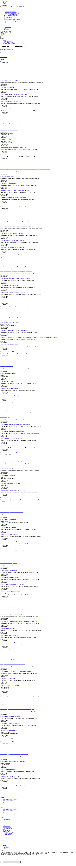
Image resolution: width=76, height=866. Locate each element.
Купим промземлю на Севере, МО (7, 628)
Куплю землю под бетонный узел (7, 468)
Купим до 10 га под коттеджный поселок (8, 570)
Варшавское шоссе (6, 819)
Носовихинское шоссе (7, 834)
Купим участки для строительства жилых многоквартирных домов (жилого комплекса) (18, 154)
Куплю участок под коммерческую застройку (9, 80)
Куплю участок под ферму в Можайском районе (10, 716)
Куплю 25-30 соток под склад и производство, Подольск (11, 512)
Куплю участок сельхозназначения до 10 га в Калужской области (13, 555)
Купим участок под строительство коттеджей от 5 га (11, 123)
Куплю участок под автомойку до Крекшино (9, 642)
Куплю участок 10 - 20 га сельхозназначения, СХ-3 (10, 635)
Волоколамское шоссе (7, 820)
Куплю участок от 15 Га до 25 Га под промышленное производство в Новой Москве (17, 649)
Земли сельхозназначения (10, 11)
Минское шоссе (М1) (7, 830)
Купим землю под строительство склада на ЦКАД (10, 534)
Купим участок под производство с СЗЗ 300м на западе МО (12, 664)
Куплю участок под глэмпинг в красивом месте (10, 358)
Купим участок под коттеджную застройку (9, 388)
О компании (5, 1)
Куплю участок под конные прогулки (8, 519)
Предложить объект (4, 49)
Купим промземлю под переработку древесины (10, 656)
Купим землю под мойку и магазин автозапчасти (10, 685)
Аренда (4, 18)
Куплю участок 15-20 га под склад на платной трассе (11, 723)
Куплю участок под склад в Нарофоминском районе (11, 783)
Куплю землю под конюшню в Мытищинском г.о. (10, 483)
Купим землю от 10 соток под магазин (8, 678)
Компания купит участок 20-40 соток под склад (10, 738)
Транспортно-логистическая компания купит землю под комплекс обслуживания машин (18, 497)
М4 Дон (4, 829)
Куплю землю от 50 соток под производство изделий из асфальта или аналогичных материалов (19, 621)
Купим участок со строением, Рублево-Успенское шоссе (11, 233)
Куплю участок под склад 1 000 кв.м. (7, 402)
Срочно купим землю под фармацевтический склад (10, 591)
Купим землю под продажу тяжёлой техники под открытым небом (14, 754)
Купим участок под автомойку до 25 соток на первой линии (12, 701)
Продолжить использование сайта (11, 862)
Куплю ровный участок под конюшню (8, 527)
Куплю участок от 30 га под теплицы (8, 790)
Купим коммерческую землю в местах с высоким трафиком (12, 490)
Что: (1, 33)
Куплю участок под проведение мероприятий (9, 445)
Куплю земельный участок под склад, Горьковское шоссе (12, 240)
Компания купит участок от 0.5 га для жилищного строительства (13, 197)
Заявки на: (2, 32)
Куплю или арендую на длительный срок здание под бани (12, 584)
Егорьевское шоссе (7, 823)
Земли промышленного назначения (12, 9)
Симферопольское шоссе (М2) (9, 838)
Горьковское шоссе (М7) (8, 821)
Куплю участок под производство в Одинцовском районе (12, 431)
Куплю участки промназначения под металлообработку (11, 211)
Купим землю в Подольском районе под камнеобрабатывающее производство (16, 504)
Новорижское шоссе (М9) (8, 832)
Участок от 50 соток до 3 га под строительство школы (11, 599)
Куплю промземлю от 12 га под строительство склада (11, 438)
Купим (4, 28)
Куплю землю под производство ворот (8, 87)
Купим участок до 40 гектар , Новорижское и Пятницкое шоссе (13, 147)
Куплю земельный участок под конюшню (8, 563)
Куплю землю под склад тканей (6, 176)
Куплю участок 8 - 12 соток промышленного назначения (11, 299)
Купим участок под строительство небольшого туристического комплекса (15, 278)
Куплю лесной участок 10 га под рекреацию (9, 344)
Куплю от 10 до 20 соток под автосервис (8, 694)
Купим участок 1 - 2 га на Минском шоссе (9, 183)
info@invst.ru (21, 864)
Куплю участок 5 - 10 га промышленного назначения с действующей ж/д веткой (16, 226)
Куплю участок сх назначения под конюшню (9, 577)
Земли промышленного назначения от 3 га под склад (11, 541)
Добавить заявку (3, 57)
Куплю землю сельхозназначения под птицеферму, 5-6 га (11, 254)
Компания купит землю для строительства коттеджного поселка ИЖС (14, 161)
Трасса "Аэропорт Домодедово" (9, 839)
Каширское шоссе (6, 826)
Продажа (4, 8)
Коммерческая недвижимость (11, 14)
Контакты (5, 3)
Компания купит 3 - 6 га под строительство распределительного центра (15, 461)
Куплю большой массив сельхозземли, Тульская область (11, 452)
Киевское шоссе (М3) (7, 827)
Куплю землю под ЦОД (5, 417)
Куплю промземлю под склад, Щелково (8, 373)
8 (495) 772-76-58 (20, 6)
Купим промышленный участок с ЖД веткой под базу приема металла (14, 395)
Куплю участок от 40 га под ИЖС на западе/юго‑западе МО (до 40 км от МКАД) (16, 271)
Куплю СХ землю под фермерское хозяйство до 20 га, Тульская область (14, 73)
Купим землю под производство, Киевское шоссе (10, 115)
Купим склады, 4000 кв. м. (5, 139)
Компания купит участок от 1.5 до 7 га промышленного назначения (14, 204)
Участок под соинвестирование (6, 366)
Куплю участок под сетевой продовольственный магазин (12, 548)
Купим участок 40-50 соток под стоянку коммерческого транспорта (14, 746)
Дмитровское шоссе (7, 822)
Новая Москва (5, 35)
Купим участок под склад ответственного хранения (10, 776)
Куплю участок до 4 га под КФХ (7, 351)
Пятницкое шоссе (6, 835)
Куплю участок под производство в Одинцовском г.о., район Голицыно (15, 424)
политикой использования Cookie (12, 859)
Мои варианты (3, 5)
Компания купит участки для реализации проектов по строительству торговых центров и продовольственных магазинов (25, 169)
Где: (1, 34)
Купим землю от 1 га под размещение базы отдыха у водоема (12, 614)
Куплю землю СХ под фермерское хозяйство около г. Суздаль (12, 247)
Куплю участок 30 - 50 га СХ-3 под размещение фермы (11, 65)
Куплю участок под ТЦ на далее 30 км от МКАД (10, 263)
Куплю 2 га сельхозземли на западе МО (8, 769)
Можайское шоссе (6, 831)
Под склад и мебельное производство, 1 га (9, 607)
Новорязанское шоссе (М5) (8, 833)
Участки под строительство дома (12, 13)
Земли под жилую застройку (11, 12)
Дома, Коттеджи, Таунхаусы (11, 15)
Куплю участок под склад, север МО (7, 475)
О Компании (5, 844)
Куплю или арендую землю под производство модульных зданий (13, 94)
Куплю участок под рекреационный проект (9, 285)
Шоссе (1, 817)
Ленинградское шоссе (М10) (8, 828)
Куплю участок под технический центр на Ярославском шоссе (13, 761)
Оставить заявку (8, 17)
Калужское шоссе (6, 824)
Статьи (4, 848)
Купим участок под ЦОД (5, 108)
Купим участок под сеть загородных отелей (9, 322)
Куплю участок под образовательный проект (9, 306)
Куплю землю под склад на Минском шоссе (9, 130)
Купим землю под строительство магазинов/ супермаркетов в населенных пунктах (17, 709)
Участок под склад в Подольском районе (8, 730)
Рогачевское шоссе (6, 836)
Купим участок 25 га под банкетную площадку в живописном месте (14, 330)
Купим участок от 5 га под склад (7, 381)
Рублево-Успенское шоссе (8, 837)
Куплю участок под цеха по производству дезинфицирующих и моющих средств (16, 671)
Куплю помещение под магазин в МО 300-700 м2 (10, 101)
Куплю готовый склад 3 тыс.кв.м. (7, 219)
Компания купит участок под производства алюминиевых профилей (14, 409)
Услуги (4, 2)
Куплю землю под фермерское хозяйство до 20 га (10, 313)
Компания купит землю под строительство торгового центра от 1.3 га (14, 190)
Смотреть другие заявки (5, 794)
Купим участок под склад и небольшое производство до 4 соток (13, 292)
